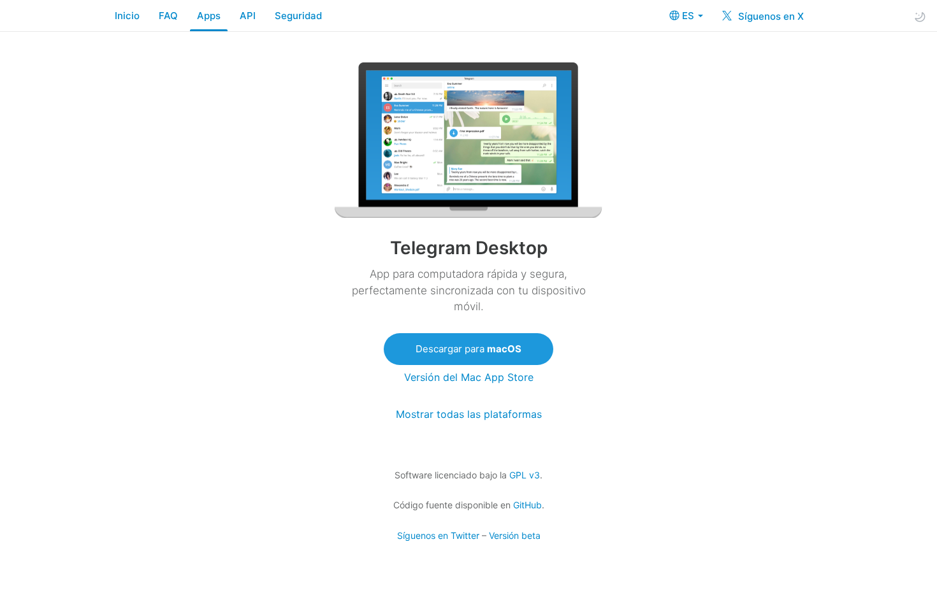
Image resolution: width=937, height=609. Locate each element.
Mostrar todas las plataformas (469, 414)
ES (689, 16)
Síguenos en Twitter (438, 535)
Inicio (127, 16)
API (248, 16)
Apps (209, 16)
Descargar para (468, 349)
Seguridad (298, 16)
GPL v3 (524, 474)
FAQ (168, 16)
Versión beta (515, 535)
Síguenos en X (770, 16)
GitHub (527, 504)
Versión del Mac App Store (469, 377)
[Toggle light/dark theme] (920, 16)
